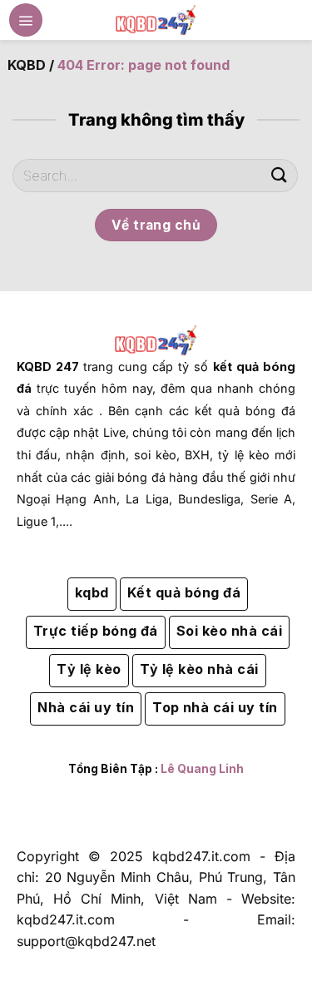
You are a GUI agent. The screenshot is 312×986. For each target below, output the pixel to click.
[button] (25, 20)
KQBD (26, 65)
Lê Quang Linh (202, 768)
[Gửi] (279, 175)
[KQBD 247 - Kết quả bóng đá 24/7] (156, 19)
